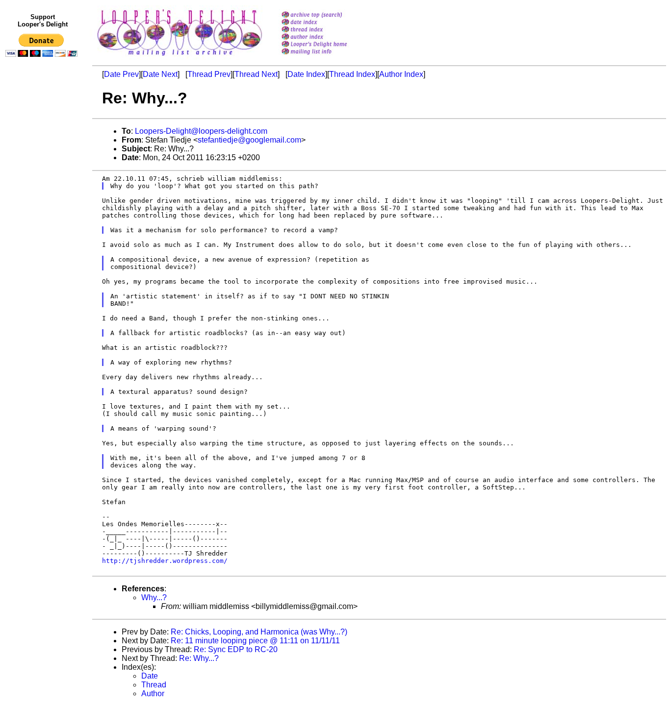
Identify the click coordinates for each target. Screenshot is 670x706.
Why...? (154, 597)
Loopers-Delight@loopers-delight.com (201, 131)
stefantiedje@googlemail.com (249, 140)
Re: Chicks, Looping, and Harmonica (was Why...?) (259, 632)
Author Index (401, 74)
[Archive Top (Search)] (327, 15)
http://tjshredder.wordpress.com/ (165, 560)
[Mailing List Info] (327, 57)
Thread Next (256, 74)
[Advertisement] (43, 263)
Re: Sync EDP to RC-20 (236, 649)
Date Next (160, 74)
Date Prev (121, 74)
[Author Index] (327, 37)
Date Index (306, 74)
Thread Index (352, 74)
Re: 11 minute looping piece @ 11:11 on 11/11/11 (255, 640)
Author (152, 693)
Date (149, 676)
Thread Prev (209, 74)
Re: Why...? (199, 658)
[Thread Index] (327, 30)
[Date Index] (327, 23)
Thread (153, 685)
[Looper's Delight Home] (327, 45)
